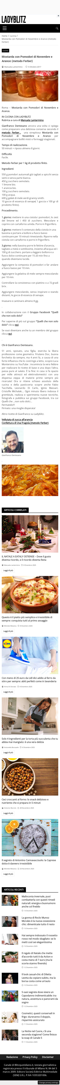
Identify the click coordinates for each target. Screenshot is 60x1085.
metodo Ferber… (11, 132)
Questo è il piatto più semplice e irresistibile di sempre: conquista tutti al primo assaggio (27, 619)
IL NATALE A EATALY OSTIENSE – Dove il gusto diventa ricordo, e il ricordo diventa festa (26, 558)
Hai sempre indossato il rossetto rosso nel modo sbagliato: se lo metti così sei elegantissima (40, 939)
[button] (57, 28)
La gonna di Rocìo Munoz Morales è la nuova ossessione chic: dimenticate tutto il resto (38, 921)
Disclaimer (48, 1057)
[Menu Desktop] (5, 28)
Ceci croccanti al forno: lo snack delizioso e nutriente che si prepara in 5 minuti (25, 801)
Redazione (12, 1057)
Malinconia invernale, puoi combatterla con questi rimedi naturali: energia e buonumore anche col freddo (38, 901)
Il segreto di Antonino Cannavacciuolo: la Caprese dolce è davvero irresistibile (29, 862)
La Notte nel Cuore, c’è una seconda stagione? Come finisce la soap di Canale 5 (39, 1035)
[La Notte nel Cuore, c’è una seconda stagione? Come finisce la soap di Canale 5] (10, 1035)
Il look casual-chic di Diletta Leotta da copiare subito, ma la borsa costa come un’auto (39, 978)
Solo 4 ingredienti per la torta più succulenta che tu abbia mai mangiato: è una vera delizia (30, 740)
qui (16, 324)
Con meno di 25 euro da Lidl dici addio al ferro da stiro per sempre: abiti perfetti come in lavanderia (29, 679)
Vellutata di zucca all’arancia (17, 419)
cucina (5, 50)
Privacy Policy (30, 1057)
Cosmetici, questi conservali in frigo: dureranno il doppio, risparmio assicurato (38, 1017)
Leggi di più (8, 570)
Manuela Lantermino (32, 120)
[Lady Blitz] (14, 19)
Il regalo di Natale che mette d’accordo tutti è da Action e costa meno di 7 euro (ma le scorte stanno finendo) (37, 958)
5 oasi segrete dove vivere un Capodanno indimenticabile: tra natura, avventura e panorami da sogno (40, 997)
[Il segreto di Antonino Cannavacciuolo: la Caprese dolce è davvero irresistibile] (30, 837)
